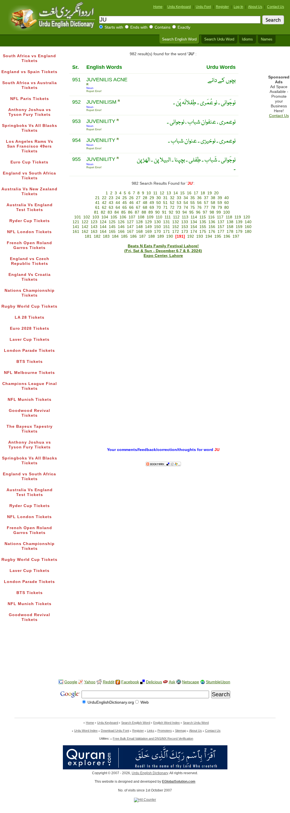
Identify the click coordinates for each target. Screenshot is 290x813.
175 (202, 231)
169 (148, 231)
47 (138, 203)
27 (138, 198)
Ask (172, 682)
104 (104, 217)
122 (85, 222)
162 (85, 231)
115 (202, 217)
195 (217, 236)
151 (166, 227)
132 (175, 222)
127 (130, 222)
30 (158, 198)
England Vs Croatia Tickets (29, 277)
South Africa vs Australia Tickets (29, 85)
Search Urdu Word (219, 39)
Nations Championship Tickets (30, 292)
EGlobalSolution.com (178, 782)
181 (88, 236)
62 (104, 207)
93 (178, 212)
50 (158, 203)
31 (165, 198)
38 (213, 198)
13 (169, 193)
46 (131, 203)
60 (226, 203)
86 (130, 212)
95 (191, 212)
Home (158, 7)
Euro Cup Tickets (29, 162)
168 (139, 231)
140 (248, 222)
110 (159, 217)
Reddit (108, 682)
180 (248, 231)
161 (75, 231)
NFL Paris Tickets (29, 99)
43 (111, 203)
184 (115, 236)
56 (199, 203)
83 (110, 212)
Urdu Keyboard (179, 7)
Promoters (164, 730)
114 (194, 217)
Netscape (190, 682)
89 (150, 212)
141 (75, 227)
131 (166, 222)
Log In (238, 7)
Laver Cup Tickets (30, 339)
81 (96, 212)
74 (186, 207)
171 (166, 231)
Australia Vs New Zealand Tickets (29, 191)
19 (209, 193)
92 (171, 212)
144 (103, 227)
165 (112, 231)
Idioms (247, 39)
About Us (255, 7)
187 (142, 236)
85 (123, 212)
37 (206, 198)
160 (248, 227)
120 (246, 217)
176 (211, 231)
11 (155, 193)
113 (185, 217)
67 (138, 207)
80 (226, 207)
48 (145, 203)
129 (148, 222)
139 (239, 222)
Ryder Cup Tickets (29, 221)
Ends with (139, 27)
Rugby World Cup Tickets (29, 306)
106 (123, 217)
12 (162, 193)
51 (165, 203)
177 (221, 231)
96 (198, 212)
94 (184, 212)
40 (226, 198)
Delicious (154, 682)
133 (184, 222)
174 (193, 231)
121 (75, 222)
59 (220, 203)
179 (239, 231)
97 (205, 212)
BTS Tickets (29, 361)
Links (150, 730)
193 (199, 236)
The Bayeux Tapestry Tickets (30, 428)
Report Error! (94, 91)
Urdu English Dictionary (150, 773)
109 (150, 217)
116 (211, 217)
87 (137, 212)
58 (213, 203)
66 (131, 207)
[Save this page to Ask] (165, 682)
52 (172, 203)
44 (118, 203)
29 (152, 198)
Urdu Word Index (86, 730)
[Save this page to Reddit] (99, 682)
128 (139, 222)
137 (221, 222)
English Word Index (166, 722)
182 (97, 236)
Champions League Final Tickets (29, 386)
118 (229, 217)
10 (148, 193)
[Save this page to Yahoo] (80, 682)
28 (145, 198)
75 (192, 207)
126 (121, 222)
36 (199, 198)
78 (213, 207)
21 (97, 198)
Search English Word (179, 39)
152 (175, 227)
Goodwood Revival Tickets (29, 413)
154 (193, 227)
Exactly (184, 27)
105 (113, 217)
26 (131, 198)
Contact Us (275, 7)
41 (97, 203)
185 (124, 236)
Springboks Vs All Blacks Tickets (29, 128)
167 (130, 231)
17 (196, 193)
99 (218, 212)
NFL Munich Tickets (30, 399)
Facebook (130, 682)
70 (158, 207)
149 (148, 227)
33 (179, 198)
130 (157, 222)
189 (160, 236)
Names (266, 39)
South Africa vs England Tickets (29, 58)
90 (157, 212)
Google (70, 682)
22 (104, 198)
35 (192, 198)
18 (203, 193)
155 (202, 227)
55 (192, 203)
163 (94, 231)
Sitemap (180, 730)
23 (111, 198)
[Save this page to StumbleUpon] (202, 682)
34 (186, 198)
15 (182, 193)
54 (186, 203)
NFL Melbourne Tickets (29, 373)
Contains (162, 27)
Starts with (114, 27)
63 (111, 207)
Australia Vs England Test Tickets (30, 207)
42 (104, 203)
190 (169, 236)
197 (236, 236)
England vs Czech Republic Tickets (29, 261)
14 (175, 193)
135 (202, 222)
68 (145, 207)
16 (189, 193)
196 (226, 236)
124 (103, 222)
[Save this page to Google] (61, 682)
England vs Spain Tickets (29, 72)
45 (124, 203)
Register (222, 7)
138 (230, 222)
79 (220, 207)
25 (124, 198)
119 (237, 217)
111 (168, 217)
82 (103, 212)
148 (139, 227)
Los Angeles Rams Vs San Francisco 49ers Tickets (29, 146)
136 (211, 222)
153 (184, 227)
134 (193, 222)
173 (184, 231)
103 (95, 217)
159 (239, 227)
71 (165, 207)
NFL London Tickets (29, 232)
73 (179, 207)
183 (106, 236)
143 (94, 227)
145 (112, 227)
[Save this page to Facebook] (118, 682)
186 (133, 236)
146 (121, 227)
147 (130, 227)
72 (172, 207)
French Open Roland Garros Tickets (29, 245)
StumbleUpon (218, 682)
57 (206, 203)
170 (157, 231)
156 (211, 227)
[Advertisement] (145, 657)
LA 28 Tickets (29, 317)
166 (121, 231)
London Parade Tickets (29, 350)
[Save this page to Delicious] (142, 682)
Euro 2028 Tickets (29, 328)
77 (206, 207)
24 (118, 198)
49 (152, 203)
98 (212, 212)
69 (152, 207)
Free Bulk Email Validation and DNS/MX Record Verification (153, 738)
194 (208, 236)
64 (118, 207)
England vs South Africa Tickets (29, 175)
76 (199, 207)
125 (112, 222)
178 (230, 231)
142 (85, 227)
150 (157, 227)
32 (172, 198)
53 (179, 203)
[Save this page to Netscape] (178, 682)
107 (132, 217)
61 (97, 207)
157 (221, 227)
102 (86, 217)
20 (216, 193)
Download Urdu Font (115, 730)
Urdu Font (203, 7)
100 (226, 212)
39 (220, 198)
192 (190, 236)
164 (103, 231)
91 (164, 212)
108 (141, 217)
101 (77, 217)
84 (116, 212)
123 (94, 222)
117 (220, 217)
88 (144, 212)
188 (151, 236)
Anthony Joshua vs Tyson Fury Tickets (29, 112)
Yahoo (89, 682)
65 (124, 207)
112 (176, 217)
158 (230, 227)
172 (175, 231)
